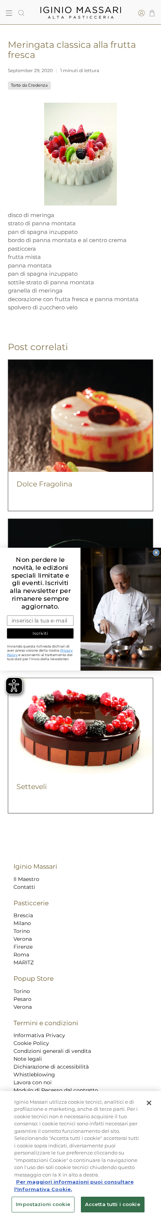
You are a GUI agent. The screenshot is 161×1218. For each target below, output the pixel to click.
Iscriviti (40, 633)
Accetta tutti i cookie (112, 1204)
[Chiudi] (149, 1103)
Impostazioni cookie (43, 1204)
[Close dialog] (156, 552)
